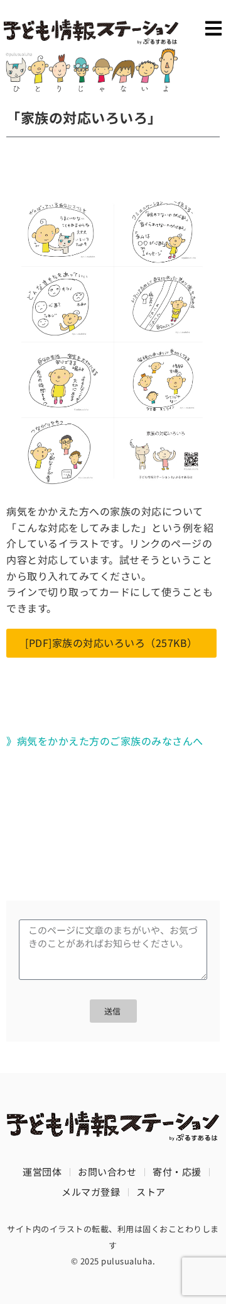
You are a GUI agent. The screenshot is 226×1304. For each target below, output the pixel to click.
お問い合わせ (107, 1171)
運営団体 (42, 1171)
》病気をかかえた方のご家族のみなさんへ (104, 740)
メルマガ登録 (91, 1191)
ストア (151, 1191)
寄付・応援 (177, 1171)
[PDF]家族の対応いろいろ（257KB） (111, 642)
